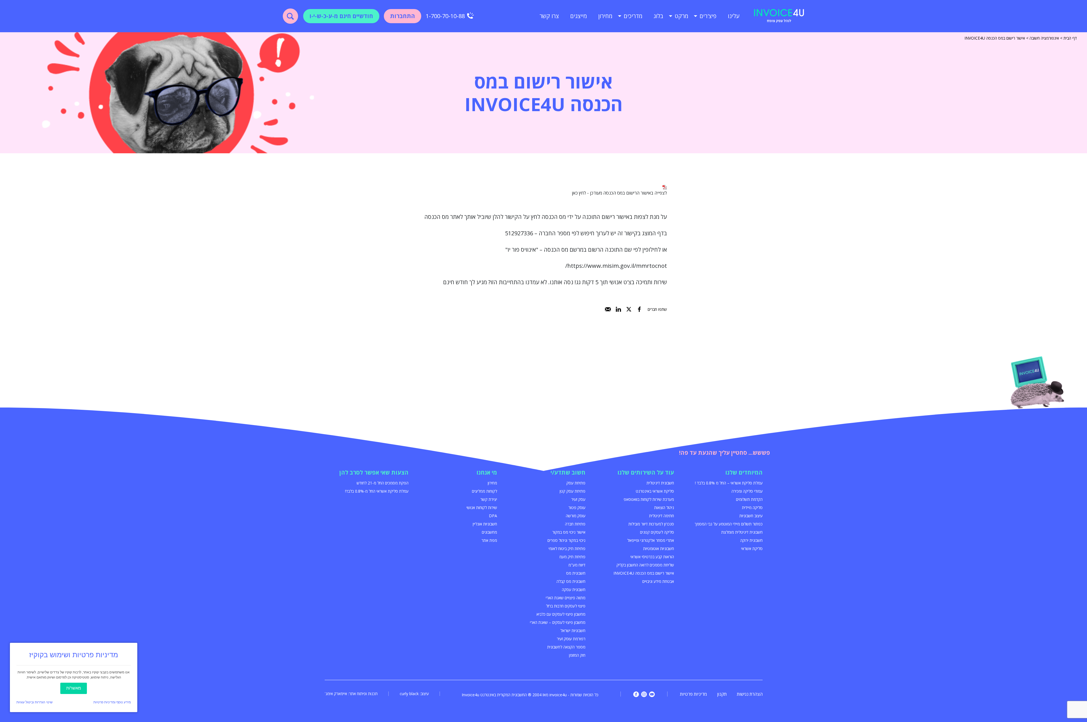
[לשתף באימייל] (608, 309)
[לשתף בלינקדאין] (618, 309)
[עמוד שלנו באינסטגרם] (644, 694)
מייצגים (578, 16)
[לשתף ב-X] (629, 309)
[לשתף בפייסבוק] (639, 309)
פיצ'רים (707, 16)
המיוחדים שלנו (744, 472)
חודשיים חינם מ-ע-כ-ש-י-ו (341, 16)
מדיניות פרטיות (693, 694)
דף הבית (1070, 38)
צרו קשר (549, 16)
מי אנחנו (486, 472)
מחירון (605, 16)
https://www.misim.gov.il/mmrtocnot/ (616, 266)
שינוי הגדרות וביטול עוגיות (34, 702)
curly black (409, 693)
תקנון (722, 694)
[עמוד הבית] (779, 16)
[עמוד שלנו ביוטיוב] (652, 694)
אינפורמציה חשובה (1044, 38)
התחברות (402, 16)
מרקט (681, 16)
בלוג (658, 16)
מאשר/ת (73, 688)
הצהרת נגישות (750, 694)
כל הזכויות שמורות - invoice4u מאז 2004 (565, 694)
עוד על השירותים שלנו (645, 472)
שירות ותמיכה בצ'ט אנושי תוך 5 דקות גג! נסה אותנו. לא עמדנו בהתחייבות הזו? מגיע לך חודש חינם (555, 282)
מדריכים (633, 16)
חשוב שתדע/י (568, 472)
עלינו (733, 16)
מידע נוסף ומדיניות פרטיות (112, 702)
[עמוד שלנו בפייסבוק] (636, 694)
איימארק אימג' (336, 693)
